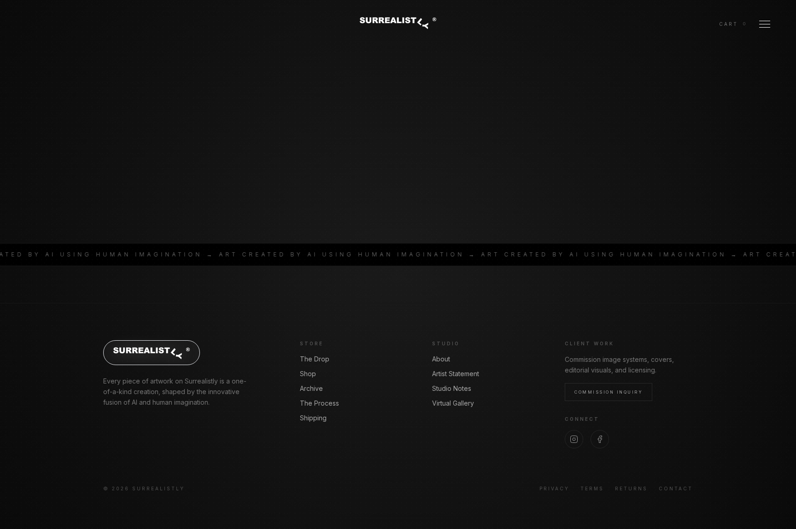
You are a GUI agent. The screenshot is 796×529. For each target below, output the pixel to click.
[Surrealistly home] (398, 22)
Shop (308, 374)
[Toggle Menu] (764, 24)
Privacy (554, 488)
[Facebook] (600, 439)
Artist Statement (455, 374)
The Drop (314, 359)
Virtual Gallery (453, 403)
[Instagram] (574, 439)
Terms (592, 488)
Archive (311, 388)
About (441, 359)
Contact (676, 488)
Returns (631, 488)
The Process (319, 403)
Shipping (313, 418)
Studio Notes (451, 388)
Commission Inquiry (608, 392)
